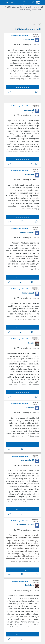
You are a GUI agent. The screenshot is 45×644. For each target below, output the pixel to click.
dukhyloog (29, 585)
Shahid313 (29, 174)
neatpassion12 (27, 460)
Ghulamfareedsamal (25, 524)
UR (7, 2)
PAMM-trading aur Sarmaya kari (18, 7)
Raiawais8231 (28, 293)
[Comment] (21, 92)
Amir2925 (30, 407)
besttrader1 (29, 110)
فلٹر (35, 24)
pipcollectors (28, 39)
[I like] (35, 91)
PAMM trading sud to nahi (30, 9)
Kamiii (31, 343)
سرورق (36, 7)
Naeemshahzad (27, 232)
